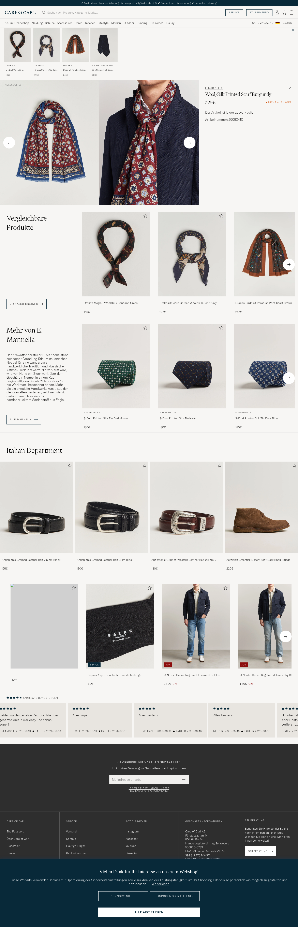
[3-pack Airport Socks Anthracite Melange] (120, 671)
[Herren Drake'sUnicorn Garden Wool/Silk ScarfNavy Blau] (192, 254)
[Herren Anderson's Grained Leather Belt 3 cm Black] (111, 507)
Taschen (90, 23)
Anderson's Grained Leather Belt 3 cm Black (105, 560)
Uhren (78, 23)
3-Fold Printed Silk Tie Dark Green (106, 418)
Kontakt (71, 839)
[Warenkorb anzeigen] (291, 12)
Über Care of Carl (18, 839)
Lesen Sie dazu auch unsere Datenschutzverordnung (149, 789)
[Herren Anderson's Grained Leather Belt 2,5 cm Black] (36, 507)
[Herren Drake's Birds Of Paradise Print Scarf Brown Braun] (75, 45)
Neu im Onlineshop (16, 23)
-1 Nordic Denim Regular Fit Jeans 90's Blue (192, 675)
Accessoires (64, 23)
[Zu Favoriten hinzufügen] (144, 216)
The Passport (15, 831)
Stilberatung (259, 12)
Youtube (131, 846)
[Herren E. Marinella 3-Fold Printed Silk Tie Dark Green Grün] (116, 366)
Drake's (10, 65)
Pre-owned (156, 23)
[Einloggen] (277, 12)
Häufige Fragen (76, 846)
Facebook (132, 839)
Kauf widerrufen (76, 853)
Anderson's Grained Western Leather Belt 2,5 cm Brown (182, 560)
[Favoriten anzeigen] (284, 13)
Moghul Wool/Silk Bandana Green (14, 70)
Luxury (170, 23)
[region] (149, 720)
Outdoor (129, 23)
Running (142, 23)
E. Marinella (214, 88)
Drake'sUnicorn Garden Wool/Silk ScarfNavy (45, 70)
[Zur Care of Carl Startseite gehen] (20, 12)
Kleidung (37, 23)
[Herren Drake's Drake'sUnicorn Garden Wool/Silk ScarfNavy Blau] (46, 45)
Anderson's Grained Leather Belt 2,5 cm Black (31, 560)
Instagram (132, 831)
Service (234, 12)
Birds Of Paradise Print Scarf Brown (74, 70)
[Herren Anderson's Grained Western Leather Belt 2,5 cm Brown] (186, 507)
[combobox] (287, 23)
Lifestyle (103, 23)
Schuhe (50, 23)
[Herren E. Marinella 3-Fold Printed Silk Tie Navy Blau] (192, 366)
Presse (11, 853)
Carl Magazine (262, 23)
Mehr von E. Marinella (24, 335)
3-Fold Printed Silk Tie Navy (177, 418)
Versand (71, 831)
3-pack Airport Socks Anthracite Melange (114, 675)
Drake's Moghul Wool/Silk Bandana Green (111, 303)
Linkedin (131, 853)
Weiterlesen (160, 884)
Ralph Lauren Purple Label (104, 66)
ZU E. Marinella (21, 419)
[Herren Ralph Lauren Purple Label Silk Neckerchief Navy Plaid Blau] (104, 45)
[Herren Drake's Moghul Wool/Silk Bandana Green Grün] (17, 45)
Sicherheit (13, 846)
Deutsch (287, 23)
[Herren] (44, 626)
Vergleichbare (26, 223)
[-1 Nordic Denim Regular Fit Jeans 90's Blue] (196, 671)
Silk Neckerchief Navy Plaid (102, 70)
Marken (116, 23)
